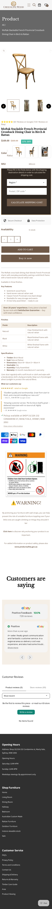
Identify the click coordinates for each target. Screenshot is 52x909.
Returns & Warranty (10, 879)
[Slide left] (3, 106)
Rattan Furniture (9, 821)
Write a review (26, 712)
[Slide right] (48, 106)
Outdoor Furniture (9, 826)
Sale (4, 836)
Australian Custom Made (12, 816)
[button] (29, 5)
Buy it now (25, 258)
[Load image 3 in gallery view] (40, 106)
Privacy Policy (7, 860)
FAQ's (4, 855)
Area (4, 889)
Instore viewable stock (11, 831)
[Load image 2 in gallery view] (27, 106)
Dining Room (7, 802)
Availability (7, 229)
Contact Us (6, 869)
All (3, 24)
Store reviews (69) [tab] (38, 687)
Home (4, 792)
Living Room (7, 797)
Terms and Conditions (11, 865)
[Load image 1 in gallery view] (13, 106)
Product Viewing (8, 894)
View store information (13, 426)
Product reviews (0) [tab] (14, 687)
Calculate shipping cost (27, 202)
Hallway (5, 807)
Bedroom (6, 811)
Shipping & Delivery (10, 874)
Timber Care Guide (9, 884)
